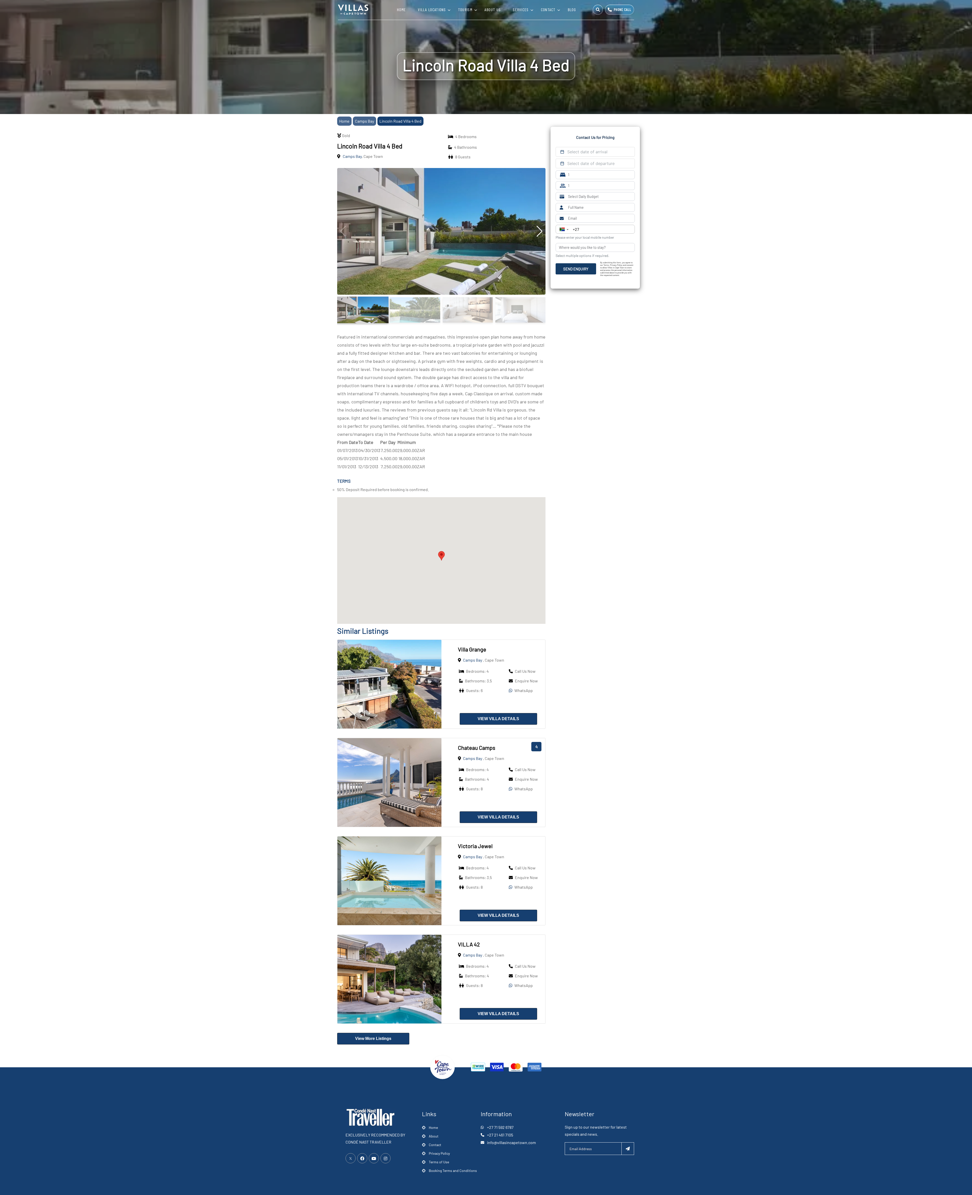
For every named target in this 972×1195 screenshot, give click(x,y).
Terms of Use (439, 1162)
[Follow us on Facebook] (362, 1158)
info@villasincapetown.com (511, 1142)
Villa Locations (432, 9)
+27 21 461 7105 (500, 1134)
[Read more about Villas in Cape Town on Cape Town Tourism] (442, 1066)
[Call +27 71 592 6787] (619, 9)
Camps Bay (364, 121)
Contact (548, 9)
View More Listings (373, 1038)
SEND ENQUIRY (576, 269)
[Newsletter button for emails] (627, 1148)
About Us (492, 9)
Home (401, 9)
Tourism (465, 9)
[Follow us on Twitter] (351, 1158)
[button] (441, 556)
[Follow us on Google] (374, 1158)
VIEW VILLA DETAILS (498, 719)
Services (521, 9)
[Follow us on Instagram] (385, 1158)
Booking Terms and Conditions (453, 1170)
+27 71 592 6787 (500, 1127)
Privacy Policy (439, 1153)
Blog (572, 9)
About (433, 1136)
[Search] (598, 9)
